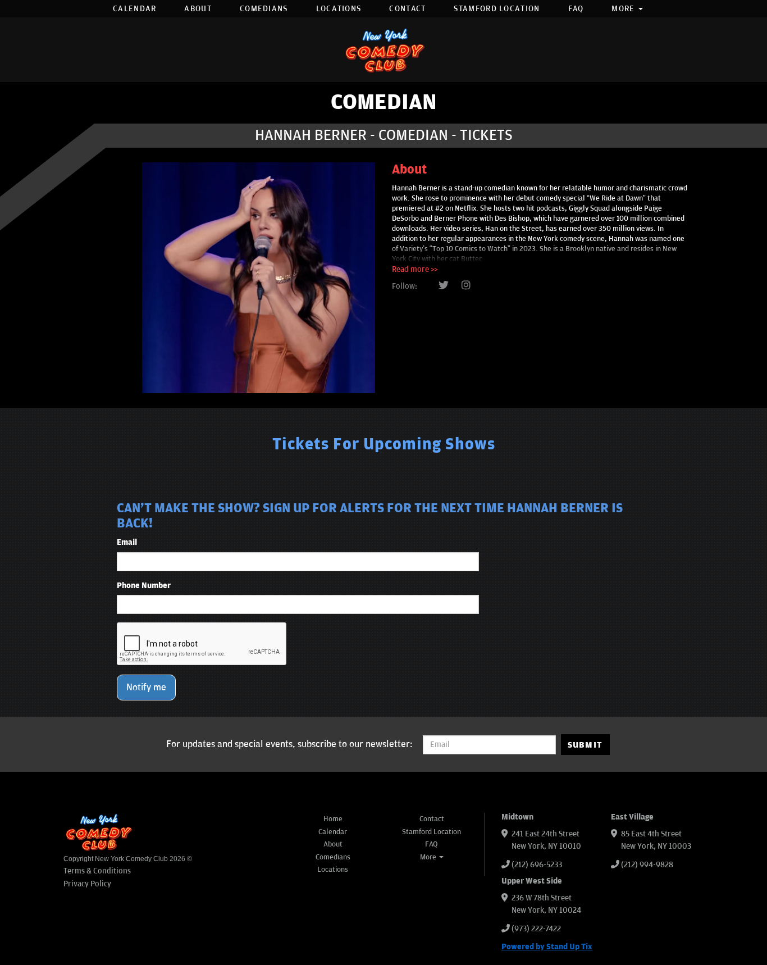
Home (333, 818)
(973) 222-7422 (536, 929)
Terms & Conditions (97, 871)
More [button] (624, 8)
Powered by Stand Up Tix (546, 947)
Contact (407, 8)
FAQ (576, 8)
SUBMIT (585, 745)
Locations (339, 8)
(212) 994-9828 (647, 865)
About (198, 8)
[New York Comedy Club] (383, 49)
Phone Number (144, 585)
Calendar (134, 8)
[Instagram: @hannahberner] (466, 286)
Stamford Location (497, 8)
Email (127, 542)
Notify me (146, 687)
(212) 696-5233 (537, 865)
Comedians (264, 8)
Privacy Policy (87, 884)
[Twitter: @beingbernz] (444, 286)
